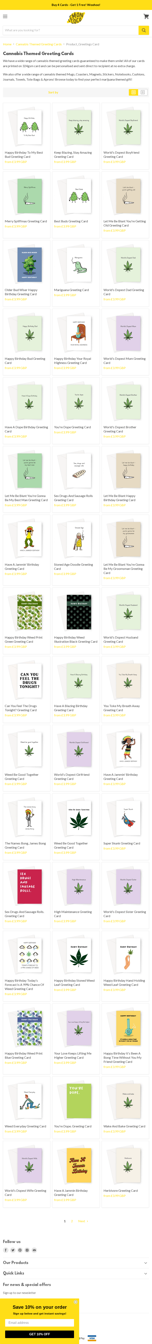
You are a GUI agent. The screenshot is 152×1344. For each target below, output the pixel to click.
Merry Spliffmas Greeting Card (26, 221)
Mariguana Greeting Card (71, 290)
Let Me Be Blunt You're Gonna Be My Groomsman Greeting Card (124, 569)
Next (82, 1221)
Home (7, 44)
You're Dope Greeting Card (72, 427)
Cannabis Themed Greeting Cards (39, 44)
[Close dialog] (76, 1302)
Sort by (53, 92)
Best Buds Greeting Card (71, 221)
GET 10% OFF (39, 1334)
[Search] (144, 30)
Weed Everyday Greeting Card (25, 1126)
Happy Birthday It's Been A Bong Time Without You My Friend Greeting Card (123, 1057)
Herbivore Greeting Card (121, 1190)
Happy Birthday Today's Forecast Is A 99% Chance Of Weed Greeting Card (24, 984)
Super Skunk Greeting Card (122, 843)
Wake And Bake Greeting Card (124, 1126)
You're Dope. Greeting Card (72, 1126)
